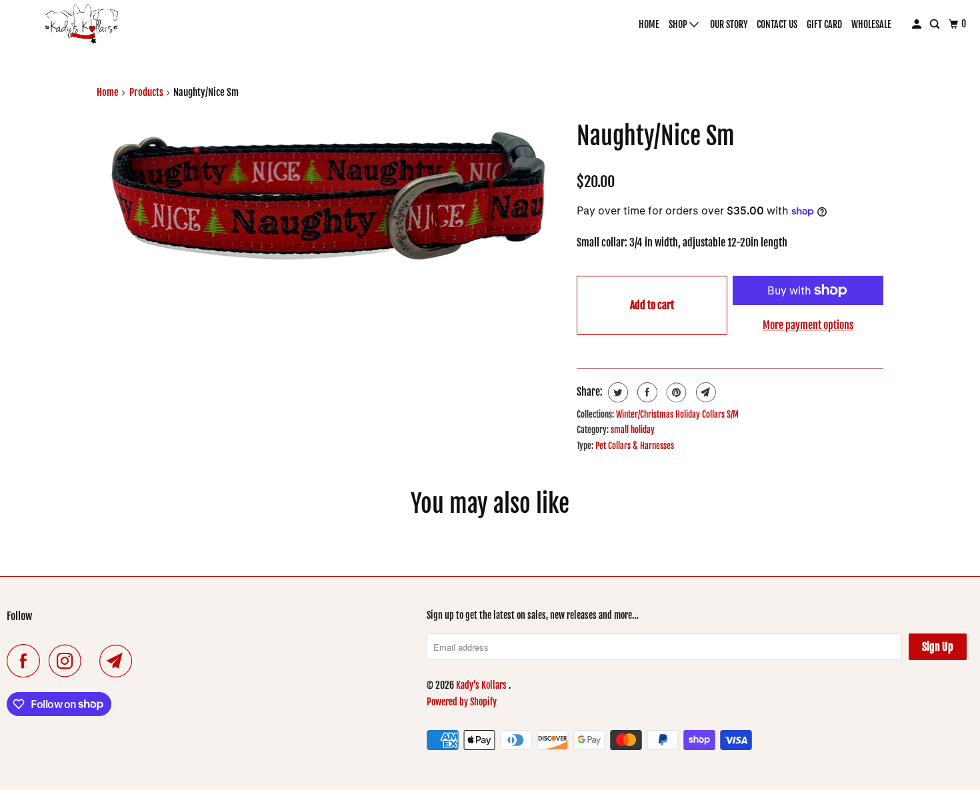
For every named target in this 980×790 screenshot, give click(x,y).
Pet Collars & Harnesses (634, 445)
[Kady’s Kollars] (82, 24)
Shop (679, 24)
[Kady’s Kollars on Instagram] (69, 660)
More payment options (808, 325)
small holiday (633, 429)
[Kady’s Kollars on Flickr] (94, 660)
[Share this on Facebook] (645, 392)
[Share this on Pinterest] (675, 392)
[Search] (935, 24)
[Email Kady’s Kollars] (119, 660)
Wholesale (871, 24)
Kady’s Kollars (482, 685)
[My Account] (917, 24)
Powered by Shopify (462, 701)
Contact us (777, 24)
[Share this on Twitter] (616, 392)
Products (146, 92)
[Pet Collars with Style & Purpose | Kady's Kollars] (330, 202)
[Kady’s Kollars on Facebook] (27, 660)
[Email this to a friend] (704, 392)
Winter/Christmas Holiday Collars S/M (677, 414)
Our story (728, 24)
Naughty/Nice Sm (656, 136)
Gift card (824, 24)
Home (649, 24)
